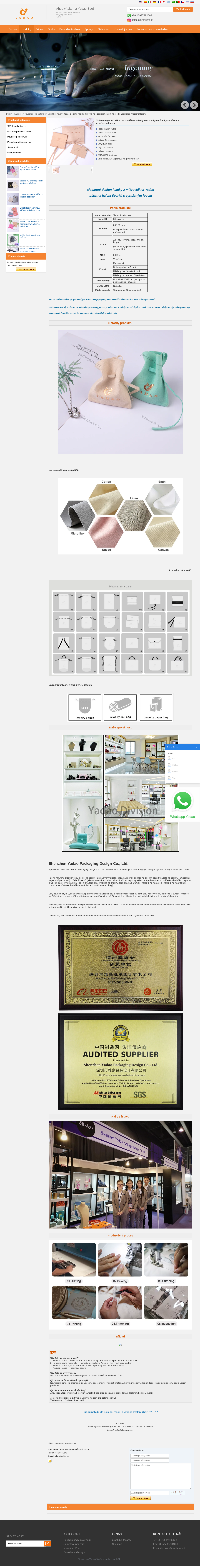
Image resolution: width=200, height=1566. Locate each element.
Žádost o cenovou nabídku (152, 29)
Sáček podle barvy (16, 126)
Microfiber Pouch (55, 114)
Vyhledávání (183, 9)
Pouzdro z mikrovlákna (65, 1444)
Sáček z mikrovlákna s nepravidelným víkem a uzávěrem (30, 224)
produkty (27, 29)
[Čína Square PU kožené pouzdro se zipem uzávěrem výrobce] (13, 185)
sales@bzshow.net (142, 20)
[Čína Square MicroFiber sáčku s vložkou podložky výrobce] (13, 199)
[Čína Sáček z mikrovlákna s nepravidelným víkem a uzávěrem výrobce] (13, 226)
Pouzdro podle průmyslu (19, 142)
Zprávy (89, 29)
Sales (170, 753)
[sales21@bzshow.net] (50, 1461)
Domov (13, 29)
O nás (51, 29)
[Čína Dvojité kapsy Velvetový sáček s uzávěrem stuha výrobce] (13, 213)
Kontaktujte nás (123, 29)
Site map (117, 1544)
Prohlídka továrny (69, 29)
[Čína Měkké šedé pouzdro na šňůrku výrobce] (13, 240)
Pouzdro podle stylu (17, 136)
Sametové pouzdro (73, 1544)
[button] (185, 105)
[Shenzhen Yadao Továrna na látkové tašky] (24, 19)
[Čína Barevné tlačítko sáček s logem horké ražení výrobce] (13, 172)
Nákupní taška (14, 152)
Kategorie (18, 114)
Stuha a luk (12, 147)
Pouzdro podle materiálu (35, 114)
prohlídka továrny (121, 1540)
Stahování (103, 29)
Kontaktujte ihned (26, 269)
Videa (39, 29)
